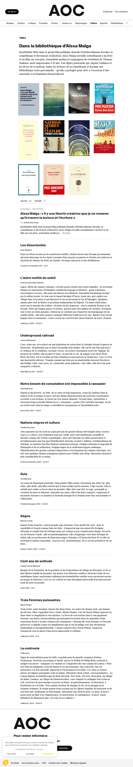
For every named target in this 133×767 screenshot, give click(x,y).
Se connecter (121, 11)
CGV (44, 763)
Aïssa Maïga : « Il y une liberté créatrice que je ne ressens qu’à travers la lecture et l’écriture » (64, 216)
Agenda (103, 23)
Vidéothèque (117, 23)
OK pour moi (48, 754)
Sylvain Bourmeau (31, 222)
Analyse (10, 23)
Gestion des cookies (58, 763)
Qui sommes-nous (30, 763)
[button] (5, 762)
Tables (93, 23)
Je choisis (30, 754)
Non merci (11, 754)
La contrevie (29, 648)
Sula (23, 474)
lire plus (66, 233)
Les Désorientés (33, 245)
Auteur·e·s (67, 23)
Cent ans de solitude (36, 561)
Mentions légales (78, 763)
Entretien (43, 23)
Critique (32, 23)
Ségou (25, 516)
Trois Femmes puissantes (40, 600)
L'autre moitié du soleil (38, 278)
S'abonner (108, 11)
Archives (15, 763)
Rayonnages (81, 23)
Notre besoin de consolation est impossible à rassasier (63, 384)
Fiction (54, 23)
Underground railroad (37, 335)
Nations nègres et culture (40, 423)
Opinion (21, 23)
